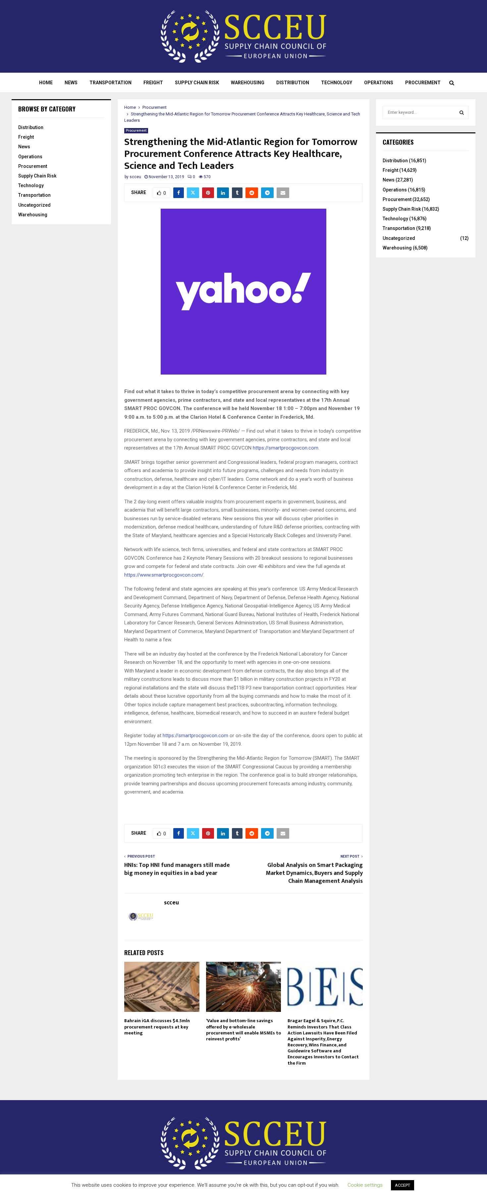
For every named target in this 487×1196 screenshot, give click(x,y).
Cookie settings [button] (365, 1185)
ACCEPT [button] (402, 1185)
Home (46, 82)
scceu (135, 177)
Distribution (292, 82)
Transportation (110, 82)
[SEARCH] (462, 112)
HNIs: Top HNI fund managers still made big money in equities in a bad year (177, 869)
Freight (153, 82)
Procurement (423, 82)
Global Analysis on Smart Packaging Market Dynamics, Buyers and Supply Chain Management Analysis (314, 873)
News (71, 82)
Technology (336, 82)
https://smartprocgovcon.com (285, 448)
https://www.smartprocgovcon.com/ (163, 575)
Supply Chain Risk (197, 82)
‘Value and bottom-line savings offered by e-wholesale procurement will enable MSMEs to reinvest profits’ (243, 1030)
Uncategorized (34, 205)
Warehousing (247, 82)
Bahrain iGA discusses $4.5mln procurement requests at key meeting (157, 1026)
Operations (378, 82)
